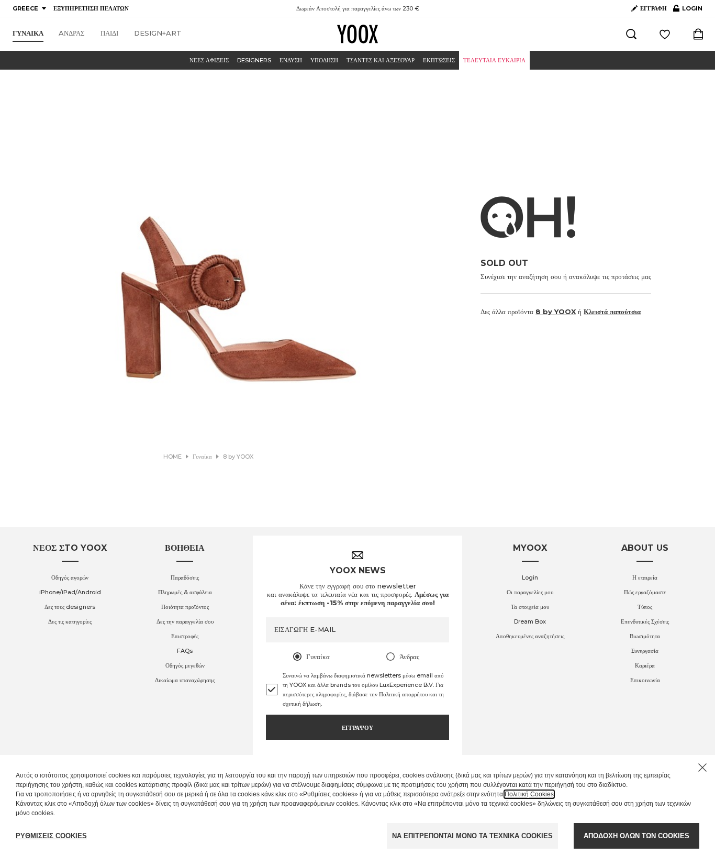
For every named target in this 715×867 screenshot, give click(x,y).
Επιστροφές (184, 636)
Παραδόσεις (185, 577)
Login (530, 577)
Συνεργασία (644, 650)
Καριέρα (645, 665)
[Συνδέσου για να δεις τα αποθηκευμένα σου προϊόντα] (664, 34)
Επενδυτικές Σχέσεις (645, 621)
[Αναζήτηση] (631, 34)
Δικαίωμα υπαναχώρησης (185, 680)
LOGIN (687, 10)
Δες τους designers (69, 606)
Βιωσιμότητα (645, 636)
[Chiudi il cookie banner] (702, 767)
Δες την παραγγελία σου (185, 621)
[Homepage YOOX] (357, 34)
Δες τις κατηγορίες (70, 621)
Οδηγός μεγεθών (185, 665)
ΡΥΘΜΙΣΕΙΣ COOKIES (51, 836)
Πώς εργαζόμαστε (645, 592)
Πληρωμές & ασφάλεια (185, 592)
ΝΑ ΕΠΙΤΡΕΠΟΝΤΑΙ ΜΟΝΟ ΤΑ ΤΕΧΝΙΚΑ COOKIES (472, 836)
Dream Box (530, 621)
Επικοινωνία (645, 680)
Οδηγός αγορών (69, 577)
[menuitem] (28, 33)
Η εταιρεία (644, 577)
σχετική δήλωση (302, 703)
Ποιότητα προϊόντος (185, 606)
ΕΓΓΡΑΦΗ (653, 8)
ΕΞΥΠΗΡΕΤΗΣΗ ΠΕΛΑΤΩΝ (91, 8)
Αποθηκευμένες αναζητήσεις (530, 636)
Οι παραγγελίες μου (530, 592)
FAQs (185, 650)
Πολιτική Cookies (529, 794)
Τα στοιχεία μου (530, 606)
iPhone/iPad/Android (70, 592)
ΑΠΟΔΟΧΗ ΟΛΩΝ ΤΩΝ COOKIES (636, 836)
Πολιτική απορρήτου (403, 694)
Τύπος (645, 606)
